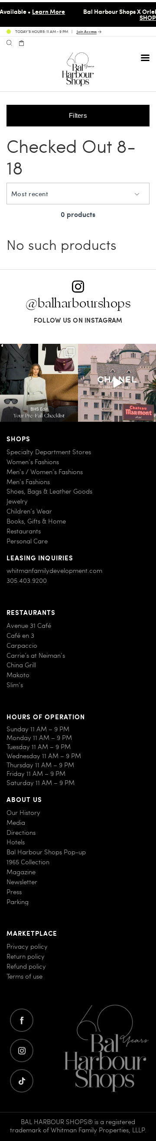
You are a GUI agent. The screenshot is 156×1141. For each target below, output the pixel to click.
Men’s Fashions (28, 482)
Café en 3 (20, 635)
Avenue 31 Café (28, 625)
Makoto (17, 675)
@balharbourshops (78, 303)
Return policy (25, 956)
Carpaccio (21, 645)
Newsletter (21, 882)
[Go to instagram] (21, 1050)
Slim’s (14, 685)
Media (15, 822)
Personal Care (27, 541)
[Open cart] (21, 43)
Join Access (87, 31)
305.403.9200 (26, 580)
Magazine (21, 872)
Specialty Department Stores (48, 452)
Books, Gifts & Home (36, 521)
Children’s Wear (29, 511)
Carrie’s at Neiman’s (35, 655)
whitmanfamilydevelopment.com (54, 570)
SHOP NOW (106, 17)
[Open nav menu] (145, 57)
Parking (17, 902)
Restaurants (23, 531)
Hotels (15, 842)
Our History (23, 812)
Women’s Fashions (32, 462)
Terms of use (24, 976)
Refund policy (26, 966)
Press (14, 892)
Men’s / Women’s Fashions (44, 472)
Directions (21, 832)
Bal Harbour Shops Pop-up (46, 852)
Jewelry (17, 501)
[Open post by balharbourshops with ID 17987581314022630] (39, 383)
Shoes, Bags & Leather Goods (49, 491)
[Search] (9, 43)
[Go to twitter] (21, 1081)
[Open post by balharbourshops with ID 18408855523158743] (117, 383)
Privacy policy (27, 946)
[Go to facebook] (21, 1020)
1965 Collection (27, 862)
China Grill (21, 665)
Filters (78, 115)
